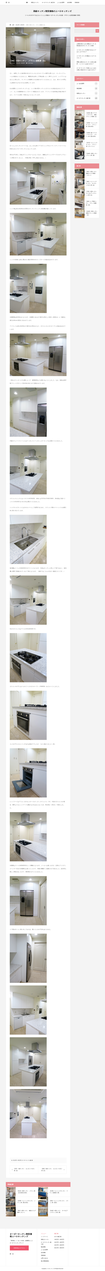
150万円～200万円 (59, 1239)
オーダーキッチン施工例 (48, 2)
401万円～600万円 (59, 1245)
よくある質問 (60, 2)
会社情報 (69, 2)
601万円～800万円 (59, 1247)
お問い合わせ (44, 1258)
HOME (27, 2)
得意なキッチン (35, 2)
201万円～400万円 (20, 63)
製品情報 (87, 88)
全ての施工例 (57, 1236)
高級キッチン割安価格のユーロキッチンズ (52, 11)
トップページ (44, 1236)
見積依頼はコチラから (19, 1248)
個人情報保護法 (45, 1261)
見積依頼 (77, 2)
